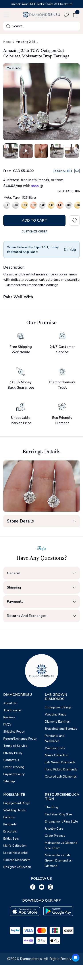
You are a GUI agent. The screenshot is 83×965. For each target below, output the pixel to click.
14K (42, 205)
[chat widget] (75, 957)
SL (7, 205)
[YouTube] (41, 887)
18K (69, 205)
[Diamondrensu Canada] (42, 14)
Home (7, 42)
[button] (6, 15)
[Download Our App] (25, 911)
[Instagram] (50, 887)
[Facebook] (32, 887)
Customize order (34, 231)
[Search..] (8, 26)
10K (16, 205)
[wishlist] (67, 14)
